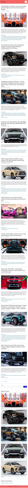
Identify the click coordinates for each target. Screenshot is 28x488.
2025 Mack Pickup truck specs (6, 375)
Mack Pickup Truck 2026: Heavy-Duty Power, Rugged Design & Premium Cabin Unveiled (13, 347)
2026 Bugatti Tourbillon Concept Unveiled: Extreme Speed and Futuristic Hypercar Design (13, 7)
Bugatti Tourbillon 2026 (11, 38)
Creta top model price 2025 (9, 151)
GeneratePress (18, 486)
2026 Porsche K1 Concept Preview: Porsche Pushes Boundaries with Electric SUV (13, 199)
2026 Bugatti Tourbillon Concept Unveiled (8, 36)
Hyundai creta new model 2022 (5, 152)
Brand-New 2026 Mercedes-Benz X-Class (9, 338)
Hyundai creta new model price (15, 152)
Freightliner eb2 (14, 114)
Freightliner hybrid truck (4, 115)
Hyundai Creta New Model (22, 151)
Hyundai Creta (15, 151)
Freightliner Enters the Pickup (21, 114)
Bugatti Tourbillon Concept (19, 38)
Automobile (3, 35)
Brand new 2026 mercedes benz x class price (17, 336)
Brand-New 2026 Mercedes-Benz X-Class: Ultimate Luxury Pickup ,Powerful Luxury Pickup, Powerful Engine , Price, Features (14, 307)
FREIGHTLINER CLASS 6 (8, 114)
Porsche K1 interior (10, 228)
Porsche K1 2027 (4, 228)
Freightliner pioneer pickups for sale (13, 115)
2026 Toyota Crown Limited (6, 262)
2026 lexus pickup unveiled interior (16, 188)
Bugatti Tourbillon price (9, 39)
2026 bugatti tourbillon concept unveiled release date (11, 37)
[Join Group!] (27, 277)
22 (4, 381)
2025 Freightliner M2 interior (6, 113)
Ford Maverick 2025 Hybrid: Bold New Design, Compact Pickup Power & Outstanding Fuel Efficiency (12, 46)
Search (2, 385)
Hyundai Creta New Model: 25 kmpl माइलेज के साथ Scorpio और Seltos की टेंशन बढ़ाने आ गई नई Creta (13, 123)
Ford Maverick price (8, 76)
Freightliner (2, 114)
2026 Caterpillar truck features (16, 335)
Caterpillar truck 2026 (19, 338)
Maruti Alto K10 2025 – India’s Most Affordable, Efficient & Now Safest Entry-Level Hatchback (13, 270)
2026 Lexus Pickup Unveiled (6, 188)
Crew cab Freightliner (14, 113)
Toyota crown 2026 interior (19, 262)
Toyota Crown (13, 262)
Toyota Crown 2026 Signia (20, 263)
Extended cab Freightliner (21, 113)
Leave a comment (4, 40)
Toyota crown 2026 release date (11, 263)
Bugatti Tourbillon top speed (17, 39)
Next (6, 381)
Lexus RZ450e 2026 (4, 192)
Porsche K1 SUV (15, 228)
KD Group (3, 1)
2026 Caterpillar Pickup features (7, 335)
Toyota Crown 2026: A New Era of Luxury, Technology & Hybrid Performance (13, 234)
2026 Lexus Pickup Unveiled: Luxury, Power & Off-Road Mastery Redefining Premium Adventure (12, 160)
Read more (17, 71)
